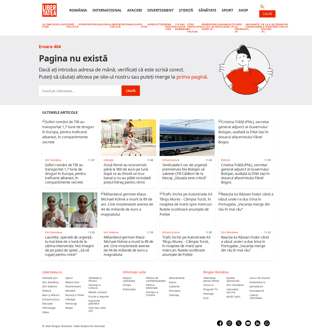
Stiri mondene (235, 285)
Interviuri (94, 24)
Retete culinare (97, 292)
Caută (267, 14)
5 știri (144, 25)
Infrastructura (50, 299)
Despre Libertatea (129, 279)
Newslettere (156, 24)
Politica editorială (151, 286)
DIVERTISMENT (160, 10)
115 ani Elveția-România (181, 26)
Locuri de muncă (260, 278)
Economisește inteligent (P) (225, 25)
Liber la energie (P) (240, 28)
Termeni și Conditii (152, 294)
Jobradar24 (256, 286)
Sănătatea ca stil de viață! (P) (208, 26)
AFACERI (134, 10)
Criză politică (73, 25)
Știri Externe (49, 286)
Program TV (210, 289)
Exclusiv (61, 24)
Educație (47, 303)
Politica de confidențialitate (156, 279)
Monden (70, 290)
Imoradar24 (257, 290)
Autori (172, 282)
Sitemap (174, 295)
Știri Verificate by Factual (194, 28)
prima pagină (191, 76)
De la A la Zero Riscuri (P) (266, 28)
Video (106, 24)
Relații (69, 307)
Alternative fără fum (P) (280, 25)
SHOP (243, 10)
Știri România (50, 282)
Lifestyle (70, 299)
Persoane (174, 290)
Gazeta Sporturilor (233, 279)
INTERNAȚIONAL (107, 10)
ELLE (206, 298)
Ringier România (216, 272)
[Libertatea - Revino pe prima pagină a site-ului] (49, 10)
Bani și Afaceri (51, 295)
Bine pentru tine (170, 26)
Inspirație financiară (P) (253, 26)
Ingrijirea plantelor (94, 302)
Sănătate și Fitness (95, 279)
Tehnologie (133, 24)
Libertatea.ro (52, 272)
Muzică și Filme (74, 295)
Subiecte (174, 286)
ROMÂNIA (78, 10)
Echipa (127, 285)
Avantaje (208, 293)
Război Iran (72, 282)
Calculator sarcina (232, 291)
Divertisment (73, 286)
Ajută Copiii (233, 296)
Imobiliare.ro (257, 282)
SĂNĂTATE (207, 10)
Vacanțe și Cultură (94, 286)
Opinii (83, 24)
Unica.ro (208, 285)
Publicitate (129, 289)
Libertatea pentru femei (211, 279)
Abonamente (177, 278)
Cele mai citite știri (97, 309)
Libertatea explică (117, 25)
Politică (46, 290)
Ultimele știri (48, 25)
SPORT (227, 10)
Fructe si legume (98, 296)
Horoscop (71, 303)
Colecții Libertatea (256, 296)
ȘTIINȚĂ (186, 10)
